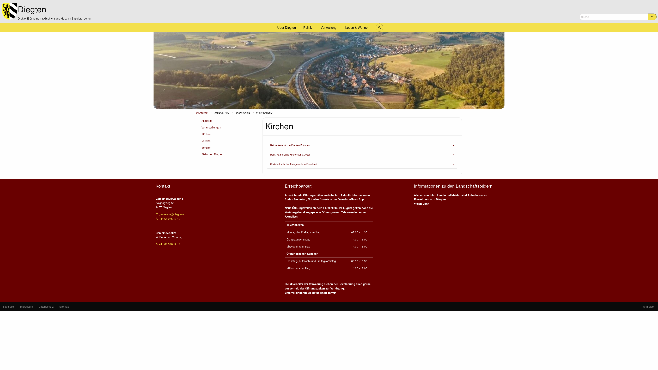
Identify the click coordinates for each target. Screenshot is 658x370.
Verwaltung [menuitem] (328, 27)
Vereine (206, 141)
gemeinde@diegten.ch (172, 214)
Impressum (26, 306)
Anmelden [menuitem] (649, 306)
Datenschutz (46, 306)
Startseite (202, 113)
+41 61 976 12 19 (169, 244)
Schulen (206, 147)
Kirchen (206, 134)
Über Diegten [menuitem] (286, 27)
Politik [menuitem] (307, 27)
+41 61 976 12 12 (169, 218)
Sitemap (64, 306)
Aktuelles (207, 120)
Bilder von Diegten (212, 154)
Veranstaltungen (211, 127)
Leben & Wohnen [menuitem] (357, 27)
